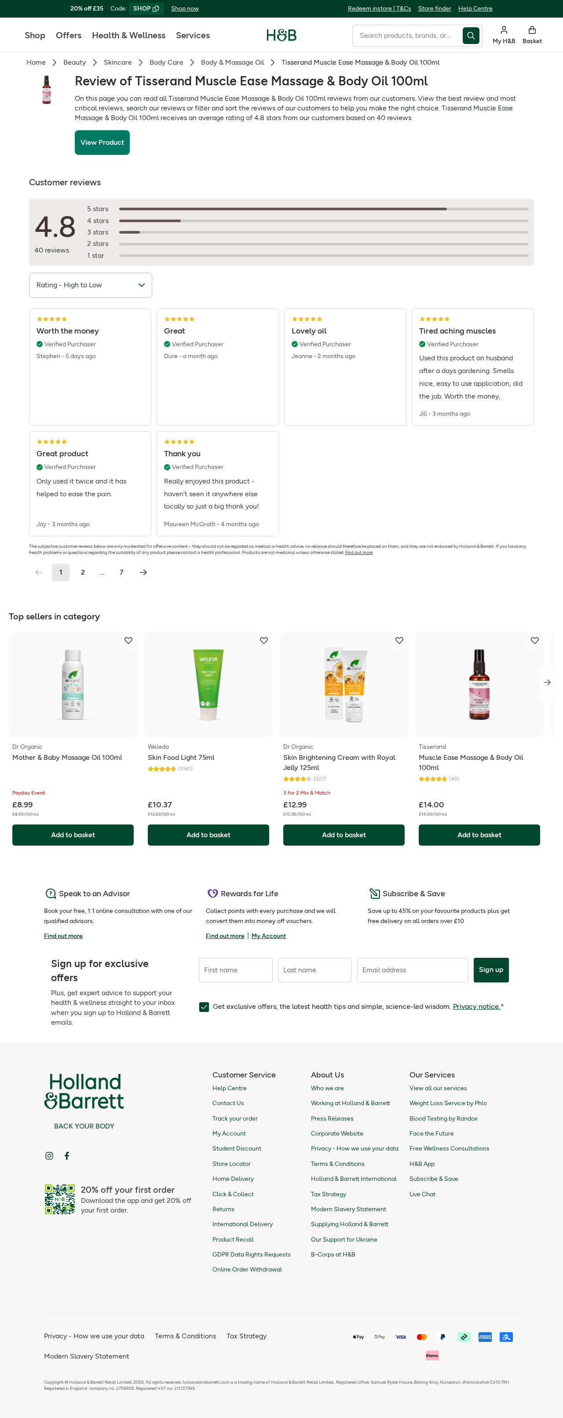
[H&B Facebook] (67, 1156)
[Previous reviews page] (38, 572)
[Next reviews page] (143, 572)
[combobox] (407, 36)
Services (193, 35)
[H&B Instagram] (49, 1156)
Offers (68, 35)
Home (36, 62)
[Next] (547, 682)
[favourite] (128, 640)
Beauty (74, 62)
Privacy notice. (477, 1006)
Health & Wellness (128, 35)
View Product (102, 142)
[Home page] (281, 35)
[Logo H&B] (281, 39)
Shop (35, 35)
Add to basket (73, 835)
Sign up (491, 969)
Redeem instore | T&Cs (379, 8)
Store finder (434, 8)
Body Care (166, 62)
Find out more (359, 552)
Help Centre (475, 8)
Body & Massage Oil (232, 62)
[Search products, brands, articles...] (473, 36)
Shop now (185, 8)
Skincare (118, 62)
